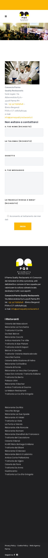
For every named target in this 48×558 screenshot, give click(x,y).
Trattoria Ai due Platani (16, 343)
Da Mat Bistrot (12, 333)
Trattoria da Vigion (14, 460)
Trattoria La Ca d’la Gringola (19, 393)
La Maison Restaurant (15, 390)
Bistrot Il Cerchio (13, 350)
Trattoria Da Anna (14, 467)
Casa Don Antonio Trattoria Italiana (22, 373)
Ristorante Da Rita (14, 407)
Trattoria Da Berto (14, 377)
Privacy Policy (10, 546)
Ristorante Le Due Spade (17, 414)
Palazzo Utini (11, 380)
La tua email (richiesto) (18, 141)
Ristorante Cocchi (14, 337)
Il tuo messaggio (14, 170)
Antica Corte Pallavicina (17, 457)
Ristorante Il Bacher (15, 383)
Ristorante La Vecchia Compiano (21, 370)
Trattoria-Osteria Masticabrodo (21, 353)
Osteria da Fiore (13, 464)
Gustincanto (11, 471)
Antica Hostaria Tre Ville (17, 340)
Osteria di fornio (13, 367)
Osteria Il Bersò (12, 440)
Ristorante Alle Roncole (16, 427)
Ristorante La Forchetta (17, 327)
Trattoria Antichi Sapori (16, 347)
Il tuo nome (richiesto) (18, 126)
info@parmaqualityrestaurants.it (19, 117)
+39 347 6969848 (15, 104)
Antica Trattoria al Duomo (18, 387)
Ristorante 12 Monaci (15, 450)
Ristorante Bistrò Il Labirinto (18, 454)
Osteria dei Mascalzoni (16, 323)
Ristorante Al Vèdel (14, 417)
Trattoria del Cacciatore (17, 437)
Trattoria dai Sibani (14, 447)
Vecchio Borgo (12, 410)
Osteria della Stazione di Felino (20, 360)
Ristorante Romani (14, 430)
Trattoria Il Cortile (14, 330)
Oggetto (10, 155)
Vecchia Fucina (12, 357)
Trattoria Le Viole (13, 420)
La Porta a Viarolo (14, 424)
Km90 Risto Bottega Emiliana (19, 444)
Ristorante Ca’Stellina (15, 363)
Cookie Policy (22, 546)
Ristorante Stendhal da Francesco (22, 434)
